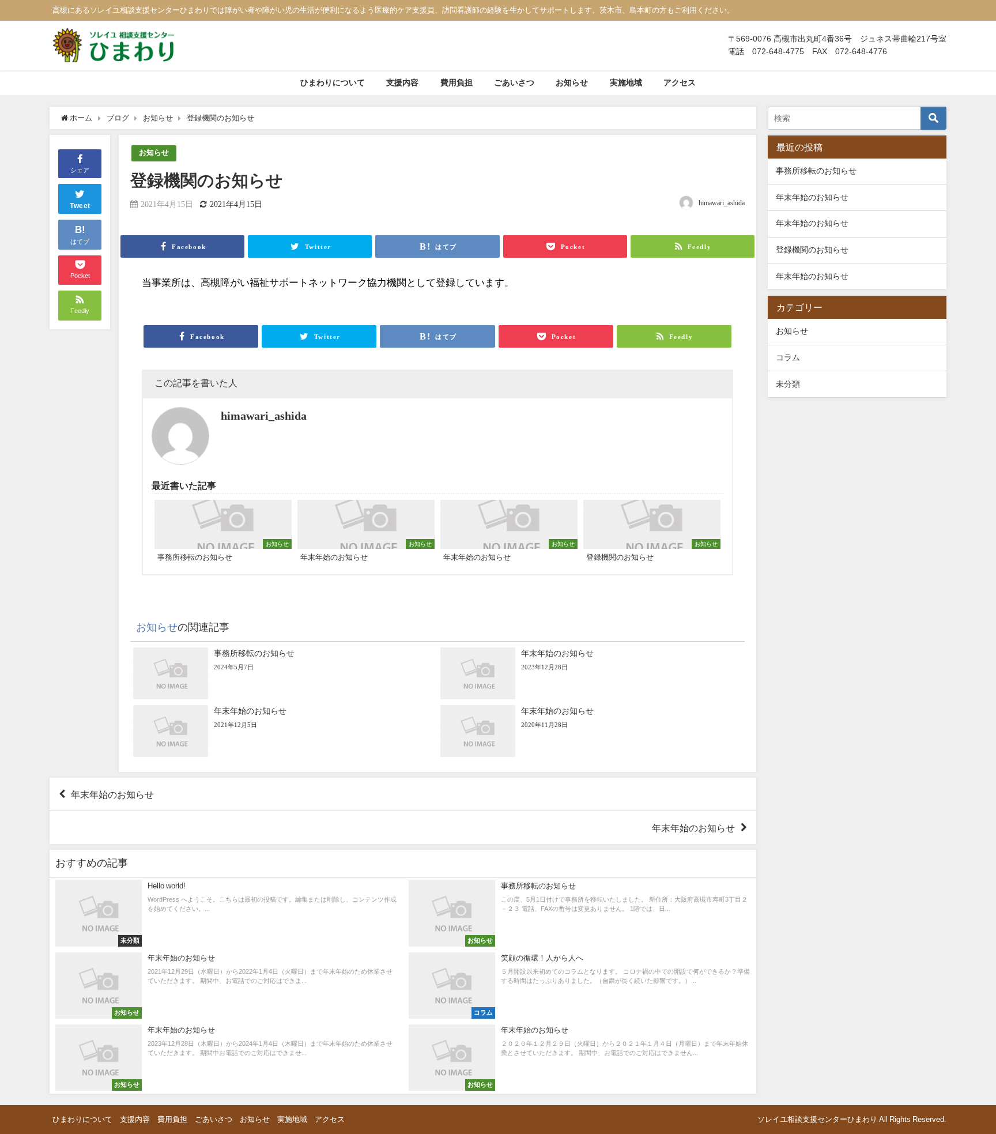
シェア (79, 170)
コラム (788, 357)
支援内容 (402, 82)
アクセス (679, 82)
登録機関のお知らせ (812, 250)
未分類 (788, 384)
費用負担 (456, 82)
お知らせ (572, 82)
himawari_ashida (722, 203)
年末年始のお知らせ (112, 794)
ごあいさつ (514, 82)
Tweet (80, 205)
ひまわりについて (332, 82)
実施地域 (626, 82)
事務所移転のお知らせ (816, 171)
